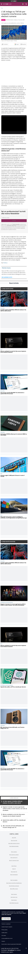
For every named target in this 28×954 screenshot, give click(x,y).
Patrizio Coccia (10, 19)
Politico (5, 263)
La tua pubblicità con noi (7, 938)
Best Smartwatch (14, 874)
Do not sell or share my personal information (11, 944)
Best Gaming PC (14, 857)
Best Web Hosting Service (14, 843)
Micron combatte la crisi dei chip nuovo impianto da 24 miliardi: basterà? (14, 815)
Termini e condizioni (6, 924)
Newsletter (24, 44)
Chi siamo (4, 935)
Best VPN (14, 837)
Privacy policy (4, 929)
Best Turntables (14, 880)
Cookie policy (4, 932)
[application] (14, 124)
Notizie (3, 20)
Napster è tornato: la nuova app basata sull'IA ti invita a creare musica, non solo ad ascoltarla (15, 808)
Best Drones (14, 900)
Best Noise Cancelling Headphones (14, 883)
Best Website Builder (14, 846)
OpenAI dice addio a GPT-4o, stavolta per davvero (14, 820)
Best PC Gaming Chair (14, 860)
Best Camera (14, 894)
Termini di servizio (16, 224)
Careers (3, 941)
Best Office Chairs (14, 888)
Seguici (17, 44)
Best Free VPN (14, 840)
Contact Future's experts (7, 926)
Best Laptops (14, 851)
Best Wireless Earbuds (14, 885)
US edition (11, 950)
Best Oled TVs (14, 871)
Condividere (5, 44)
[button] (1, 4)
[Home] (14, 1)
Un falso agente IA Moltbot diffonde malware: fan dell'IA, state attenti (12, 802)
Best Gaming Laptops (14, 854)
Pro (2, 8)
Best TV (14, 868)
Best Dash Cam (14, 897)
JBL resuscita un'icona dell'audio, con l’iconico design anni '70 (13, 826)
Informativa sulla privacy (11, 225)
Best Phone (14, 866)
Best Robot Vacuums (14, 903)
